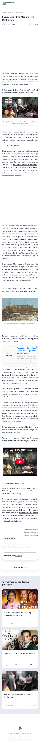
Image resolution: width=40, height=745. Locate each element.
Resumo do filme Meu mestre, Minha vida (17, 695)
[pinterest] (22, 546)
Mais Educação (26, 733)
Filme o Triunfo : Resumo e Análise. (20, 653)
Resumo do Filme (17, 12)
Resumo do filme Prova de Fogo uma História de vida (26, 350)
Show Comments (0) (20, 567)
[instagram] (23, 738)
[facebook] (4, 546)
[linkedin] (28, 546)
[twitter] (10, 546)
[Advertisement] (20, 49)
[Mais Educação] (8, 3)
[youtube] (29, 738)
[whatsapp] (16, 546)
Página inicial (6, 12)
